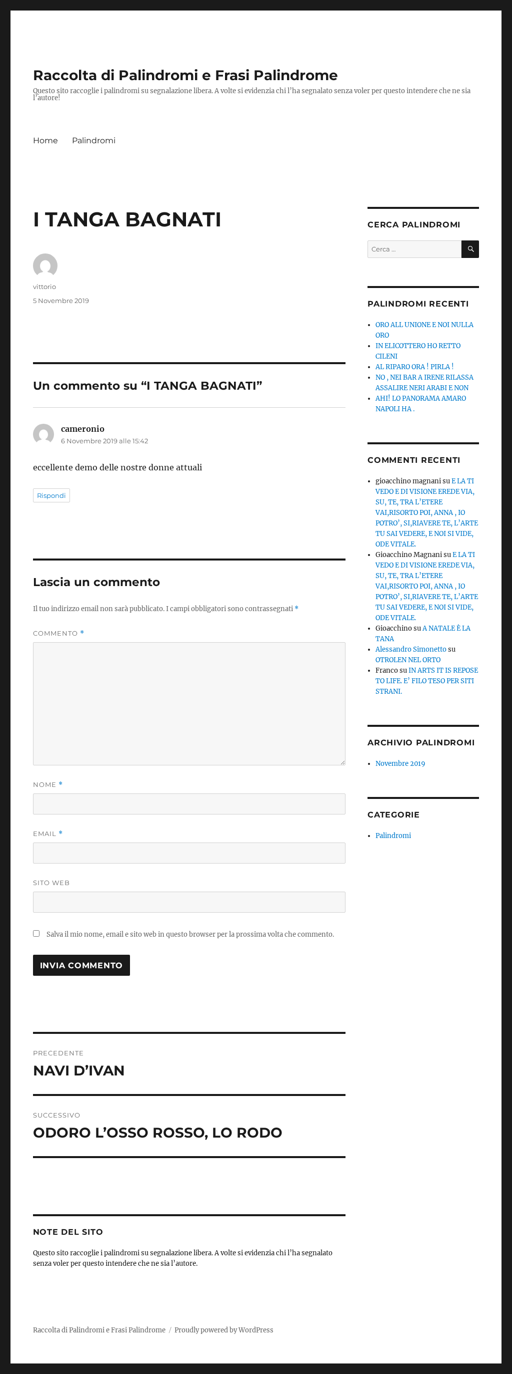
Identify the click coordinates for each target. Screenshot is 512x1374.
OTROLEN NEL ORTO (408, 660)
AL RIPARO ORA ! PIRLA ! (415, 367)
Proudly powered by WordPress (224, 1330)
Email (48, 834)
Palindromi (94, 140)
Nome (48, 784)
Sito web (51, 883)
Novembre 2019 (401, 763)
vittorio (44, 287)
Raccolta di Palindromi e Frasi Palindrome (185, 75)
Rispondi (51, 495)
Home (45, 140)
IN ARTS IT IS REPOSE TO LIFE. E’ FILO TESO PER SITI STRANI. (427, 681)
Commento (58, 633)
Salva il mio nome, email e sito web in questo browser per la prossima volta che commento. (190, 934)
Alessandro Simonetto (411, 649)
